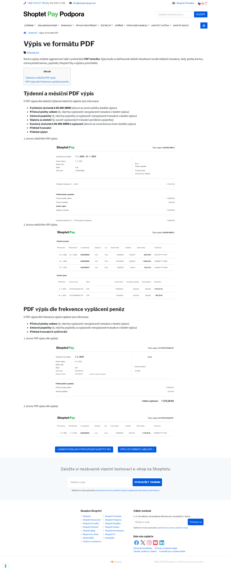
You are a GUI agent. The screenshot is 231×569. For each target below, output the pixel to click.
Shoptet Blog (89, 530)
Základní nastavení (47, 25)
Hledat (200, 14)
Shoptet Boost (181, 25)
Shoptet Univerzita (91, 519)
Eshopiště (109, 537)
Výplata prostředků (86, 25)
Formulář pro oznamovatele (172, 551)
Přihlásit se (196, 522)
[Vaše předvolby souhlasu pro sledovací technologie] (5, 566)
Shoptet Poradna (185, 3)
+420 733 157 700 (36, 3)
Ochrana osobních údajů (166, 548)
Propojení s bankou (137, 25)
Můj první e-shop (90, 534)
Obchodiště (88, 537)
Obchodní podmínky (142, 548)
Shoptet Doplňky (113, 523)
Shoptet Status (112, 527)
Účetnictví (106, 25)
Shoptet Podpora (113, 519)
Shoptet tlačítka (160, 25)
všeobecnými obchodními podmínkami (144, 490)
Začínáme (29, 25)
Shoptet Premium (113, 516)
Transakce (66, 25)
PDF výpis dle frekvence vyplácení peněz (47, 81)
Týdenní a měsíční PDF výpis (40, 77)
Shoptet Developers (114, 530)
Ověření (119, 25)
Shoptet (87, 516)
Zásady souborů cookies (145, 551)
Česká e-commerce (92, 541)
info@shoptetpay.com (84, 3)
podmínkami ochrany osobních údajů (111, 490)
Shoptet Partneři (90, 527)
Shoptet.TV (110, 534)
